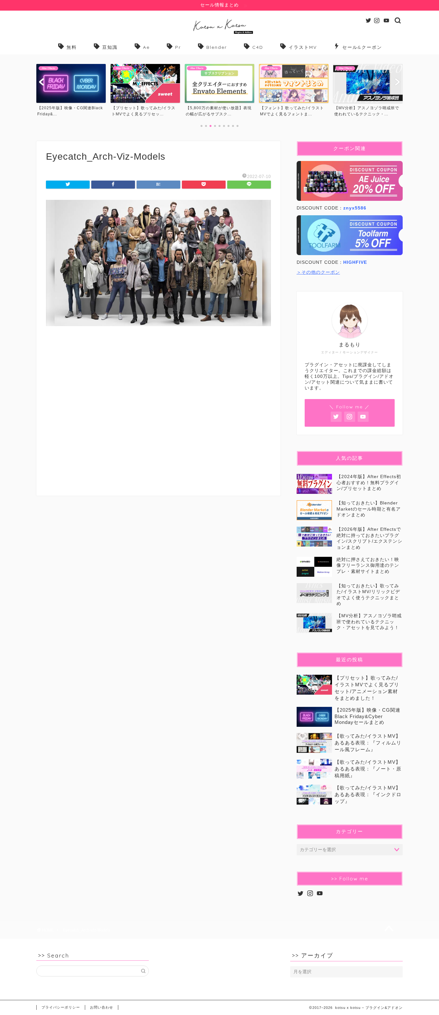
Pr (178, 47)
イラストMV (303, 47)
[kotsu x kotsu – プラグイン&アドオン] (219, 33)
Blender (216, 47)
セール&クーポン (362, 47)
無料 (72, 47)
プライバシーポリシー (60, 1007)
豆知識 (110, 47)
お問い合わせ (101, 1007)
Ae (146, 47)
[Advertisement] (158, 416)
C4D (257, 47)
